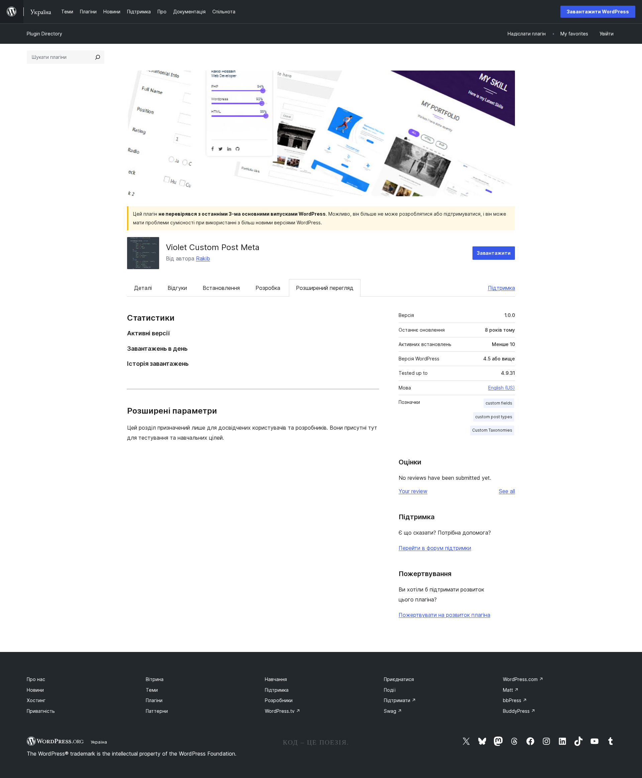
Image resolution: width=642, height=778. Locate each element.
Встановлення (221, 288)
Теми (152, 690)
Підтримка (501, 288)
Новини (35, 690)
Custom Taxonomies (492, 430)
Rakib (203, 258)
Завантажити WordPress (598, 11)
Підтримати (400, 700)
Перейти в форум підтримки (435, 548)
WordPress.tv (282, 711)
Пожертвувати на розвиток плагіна (444, 615)
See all (507, 491)
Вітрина (155, 679)
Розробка (267, 288)
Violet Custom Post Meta (212, 247)
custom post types (493, 416)
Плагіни (154, 700)
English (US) (501, 388)
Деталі (143, 288)
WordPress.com (523, 679)
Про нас (36, 679)
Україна (99, 742)
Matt (511, 690)
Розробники (279, 700)
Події (390, 690)
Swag (393, 711)
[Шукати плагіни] (97, 57)
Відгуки (177, 288)
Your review (413, 491)
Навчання (276, 679)
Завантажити (494, 253)
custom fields (499, 403)
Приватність (41, 711)
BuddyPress (519, 711)
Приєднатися (399, 679)
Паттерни (157, 711)
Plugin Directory (44, 33)
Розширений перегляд (324, 288)
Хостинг (36, 700)
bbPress (515, 700)
